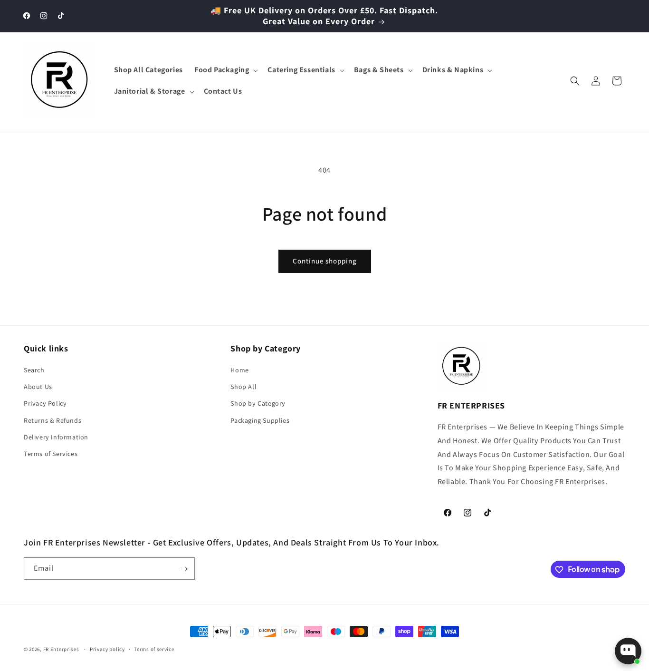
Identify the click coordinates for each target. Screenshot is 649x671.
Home (239, 370)
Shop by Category (258, 403)
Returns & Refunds (52, 420)
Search (34, 370)
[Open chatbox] (628, 651)
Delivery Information (56, 437)
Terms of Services (50, 453)
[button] (225, 70)
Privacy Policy (45, 403)
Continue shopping (325, 260)
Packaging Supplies (259, 420)
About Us (38, 387)
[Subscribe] (183, 569)
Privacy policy (107, 648)
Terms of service (154, 648)
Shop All (243, 387)
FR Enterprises (61, 649)
